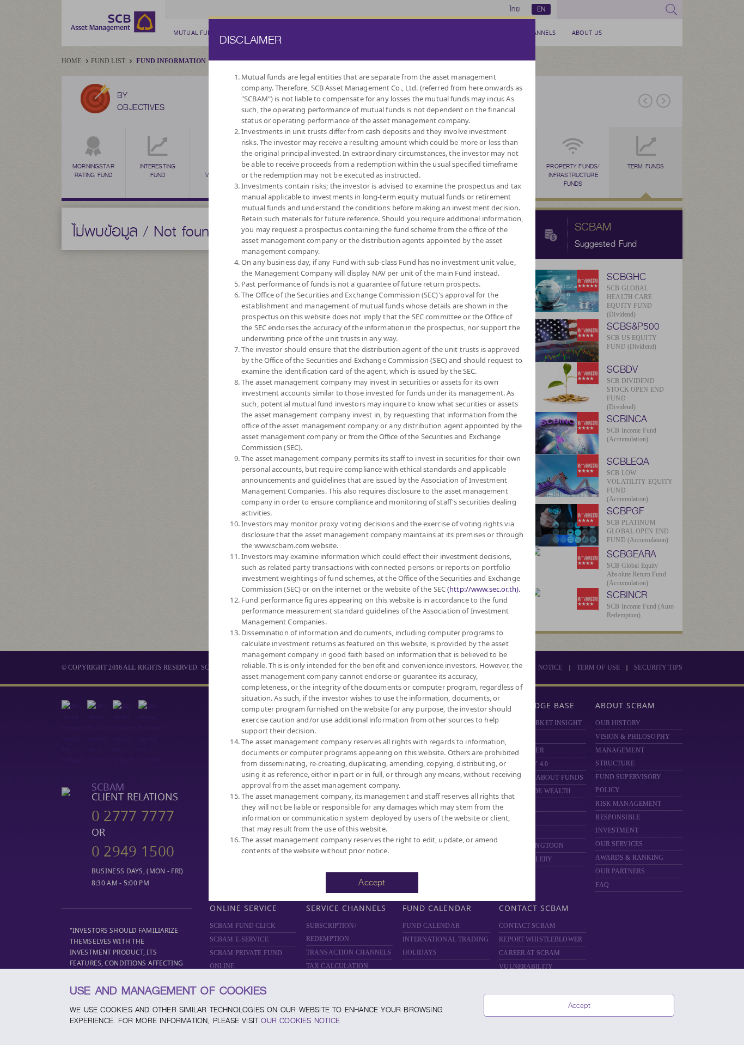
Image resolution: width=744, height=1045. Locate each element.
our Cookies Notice (300, 1020)
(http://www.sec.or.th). (483, 589)
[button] (372, 881)
